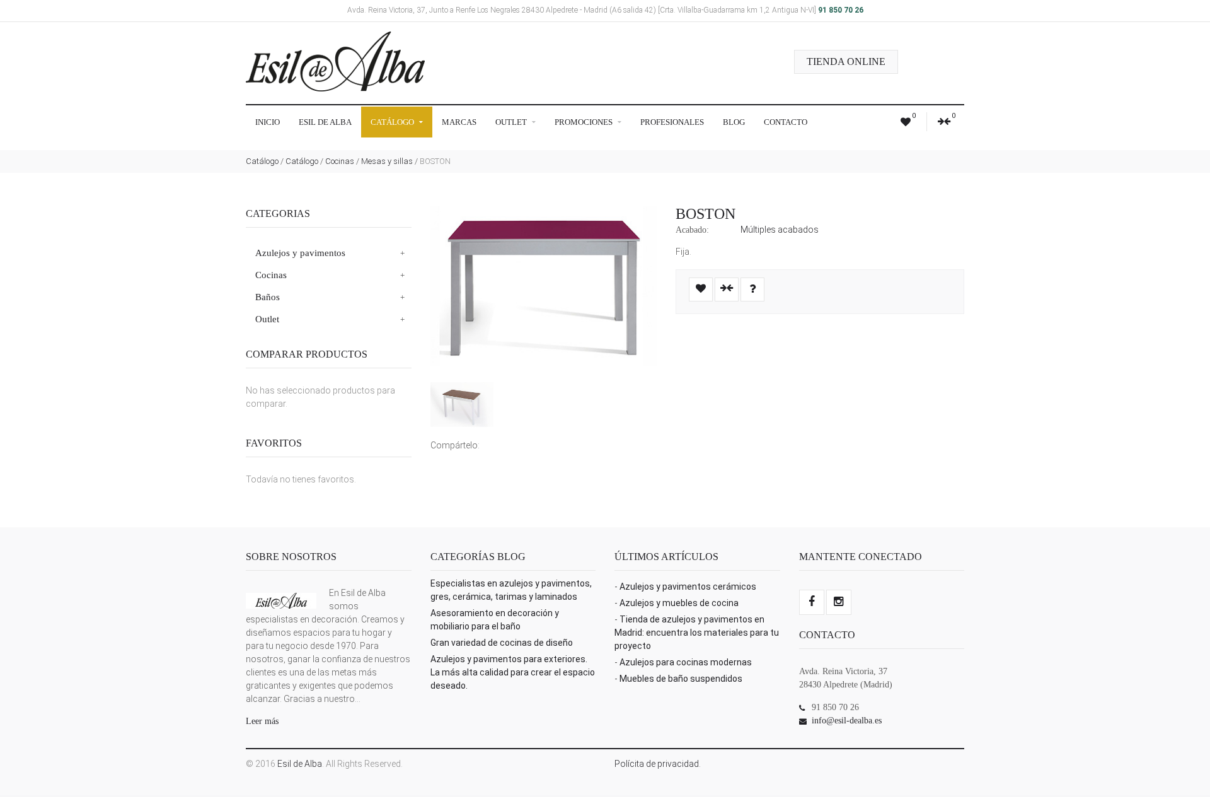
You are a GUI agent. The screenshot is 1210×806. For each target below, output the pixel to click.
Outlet (512, 122)
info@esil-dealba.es (847, 720)
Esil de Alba (325, 122)
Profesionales (672, 122)
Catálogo (393, 122)
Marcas (459, 122)
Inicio (267, 122)
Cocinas (339, 161)
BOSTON (705, 214)
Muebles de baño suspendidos (680, 679)
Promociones (584, 122)
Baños (267, 297)
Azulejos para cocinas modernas (685, 662)
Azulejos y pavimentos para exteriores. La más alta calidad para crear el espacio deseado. (512, 672)
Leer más (262, 721)
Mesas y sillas (387, 161)
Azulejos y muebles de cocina (679, 603)
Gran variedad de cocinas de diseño (501, 643)
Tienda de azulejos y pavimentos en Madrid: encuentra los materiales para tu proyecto (696, 632)
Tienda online (846, 61)
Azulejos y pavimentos (300, 253)
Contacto (785, 122)
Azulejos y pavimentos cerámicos (687, 586)
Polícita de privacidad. (657, 764)
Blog (734, 122)
